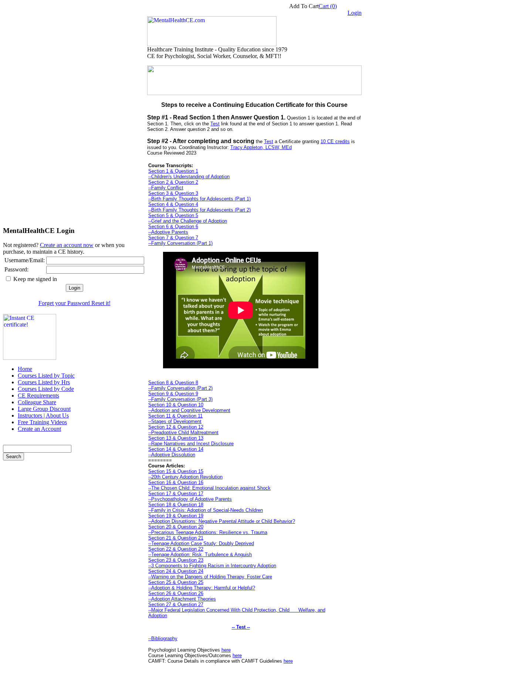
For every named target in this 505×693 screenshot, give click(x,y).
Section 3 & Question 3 (173, 193)
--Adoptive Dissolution (171, 454)
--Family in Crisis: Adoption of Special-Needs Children (205, 510)
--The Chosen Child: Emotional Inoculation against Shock (209, 488)
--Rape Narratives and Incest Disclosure (191, 443)
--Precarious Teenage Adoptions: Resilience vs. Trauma (207, 532)
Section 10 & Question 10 (175, 405)
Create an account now (67, 245)
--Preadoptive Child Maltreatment (183, 432)
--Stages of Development (174, 421)
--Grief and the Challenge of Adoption (187, 221)
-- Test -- (241, 627)
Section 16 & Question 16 (175, 482)
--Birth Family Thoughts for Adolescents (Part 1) (199, 199)
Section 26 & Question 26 (175, 593)
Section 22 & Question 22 (175, 549)
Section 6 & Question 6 (173, 226)
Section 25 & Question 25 (175, 582)
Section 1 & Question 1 (173, 171)
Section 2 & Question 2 (173, 182)
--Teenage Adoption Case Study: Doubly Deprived (201, 543)
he (286, 661)
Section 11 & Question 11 (175, 416)
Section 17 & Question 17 (175, 493)
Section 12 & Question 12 (175, 427)
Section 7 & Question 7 (173, 237)
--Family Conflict (165, 187)
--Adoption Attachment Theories (182, 599)
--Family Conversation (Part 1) (180, 243)
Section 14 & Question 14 (175, 449)
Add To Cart (304, 6)
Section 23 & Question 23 (175, 560)
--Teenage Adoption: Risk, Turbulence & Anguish (200, 554)
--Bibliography (162, 638)
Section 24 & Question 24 (175, 571)
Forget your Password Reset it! (74, 303)
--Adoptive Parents (168, 232)
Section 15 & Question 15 (175, 471)
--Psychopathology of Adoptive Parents (190, 499)
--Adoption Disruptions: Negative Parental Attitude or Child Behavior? (221, 521)
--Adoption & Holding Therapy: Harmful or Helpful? (201, 588)
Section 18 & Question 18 (175, 504)
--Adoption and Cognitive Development (189, 410)
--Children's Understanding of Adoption (189, 176)
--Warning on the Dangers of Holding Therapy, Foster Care (210, 576)
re (291, 661)
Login (355, 13)
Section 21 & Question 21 (175, 538)
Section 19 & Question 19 (175, 515)
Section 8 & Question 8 (173, 382)
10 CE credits (335, 141)
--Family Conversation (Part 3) (180, 399)
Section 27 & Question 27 (175, 604)
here (226, 650)
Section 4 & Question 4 (173, 204)
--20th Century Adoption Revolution (185, 477)
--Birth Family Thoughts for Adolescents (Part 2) (199, 210)
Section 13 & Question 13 (175, 438)
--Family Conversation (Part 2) (180, 388)
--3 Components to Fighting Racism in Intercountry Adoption (212, 565)
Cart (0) (328, 6)
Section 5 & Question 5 (173, 215)
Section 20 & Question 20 (175, 527)
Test (215, 123)
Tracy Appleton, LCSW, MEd (261, 147)
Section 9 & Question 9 (173, 393)
